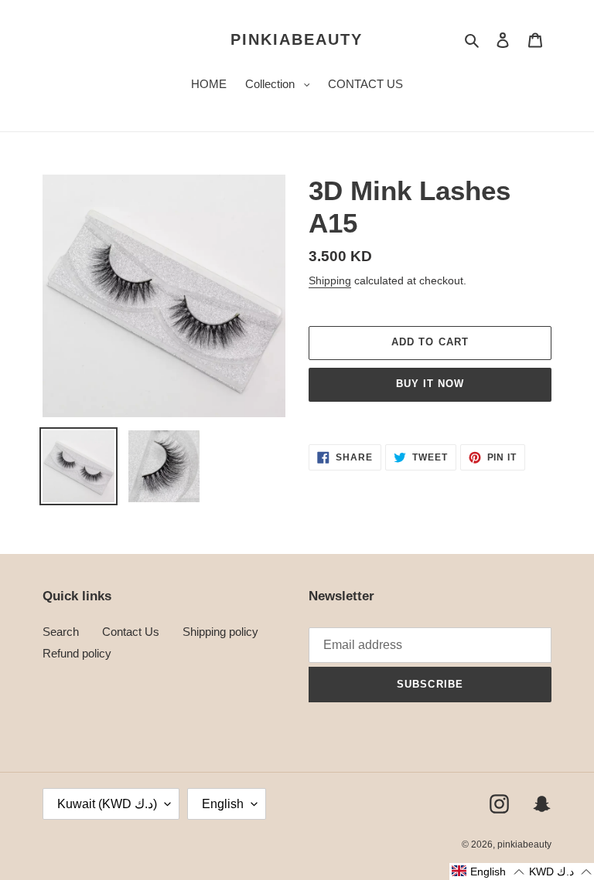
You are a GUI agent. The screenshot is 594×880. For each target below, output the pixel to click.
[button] (487, 871)
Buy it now (430, 383)
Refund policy (77, 653)
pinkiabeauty (296, 39)
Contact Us (130, 631)
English (223, 803)
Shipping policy (220, 631)
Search (61, 631)
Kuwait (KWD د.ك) (107, 803)
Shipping (330, 280)
